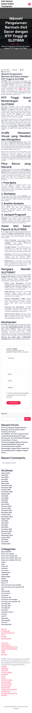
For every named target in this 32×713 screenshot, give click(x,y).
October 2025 (6, 490)
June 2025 (4, 498)
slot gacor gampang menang (9, 649)
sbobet (3, 579)
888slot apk (22, 88)
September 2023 (7, 535)
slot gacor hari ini (7, 612)
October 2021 (5, 544)
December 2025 (6, 485)
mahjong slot (5, 572)
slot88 (3, 650)
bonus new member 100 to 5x (11, 560)
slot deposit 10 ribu (6, 684)
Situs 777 (4, 583)
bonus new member (8, 554)
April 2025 (4, 502)
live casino (4, 570)
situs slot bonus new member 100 (12, 587)
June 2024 (5, 523)
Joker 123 (4, 566)
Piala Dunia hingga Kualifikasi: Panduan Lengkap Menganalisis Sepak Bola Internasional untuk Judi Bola (14, 444)
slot (17, 659)
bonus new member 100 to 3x (11, 558)
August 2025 (5, 494)
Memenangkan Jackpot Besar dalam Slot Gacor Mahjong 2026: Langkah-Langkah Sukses (15, 450)
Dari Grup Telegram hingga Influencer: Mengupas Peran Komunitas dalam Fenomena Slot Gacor (14, 430)
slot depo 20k (5, 606)
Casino (3, 562)
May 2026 (4, 479)
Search (4, 414)
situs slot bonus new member (11, 585)
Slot (17, 44)
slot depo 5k (5, 608)
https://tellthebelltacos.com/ (9, 647)
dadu (3, 564)
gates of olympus (6, 682)
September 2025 (7, 492)
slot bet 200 (5, 591)
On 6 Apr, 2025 (5, 70)
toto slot (4, 622)
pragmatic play (5, 687)
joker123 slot (4, 674)
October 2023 (6, 533)
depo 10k (3, 629)
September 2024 (7, 517)
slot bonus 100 (6, 597)
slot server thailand (6, 672)
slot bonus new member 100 (10, 601)
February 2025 (6, 506)
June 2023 (4, 541)
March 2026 (5, 483)
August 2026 (5, 473)
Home (12, 44)
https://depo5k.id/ (6, 638)
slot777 (3, 616)
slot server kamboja (6, 680)
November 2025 (6, 487)
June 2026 (5, 477)
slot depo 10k (5, 603)
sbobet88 (4, 581)
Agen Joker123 (6, 552)
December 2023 (6, 529)
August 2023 (5, 537)
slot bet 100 (4, 670)
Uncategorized (6, 624)
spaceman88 (5, 620)
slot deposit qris (5, 631)
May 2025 (4, 500)
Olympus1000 (5, 576)
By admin (14, 70)
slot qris (4, 614)
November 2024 (6, 512)
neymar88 (4, 574)
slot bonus (4, 595)
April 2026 (4, 481)
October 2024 (6, 514)
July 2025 (4, 496)
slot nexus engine (6, 685)
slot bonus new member (9, 599)
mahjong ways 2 (5, 645)
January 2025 (6, 508)
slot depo (3, 636)
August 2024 (5, 519)
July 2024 (4, 521)
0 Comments (6, 72)
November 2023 (6, 531)
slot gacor (4, 610)
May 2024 (4, 525)
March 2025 (5, 504)
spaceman (4, 618)
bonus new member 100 (9, 556)
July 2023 (4, 539)
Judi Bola (4, 568)
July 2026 (4, 475)
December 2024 (6, 510)
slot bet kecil (5, 593)
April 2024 (4, 527)
